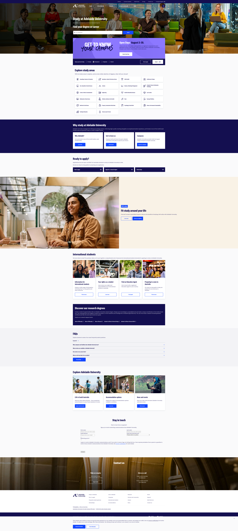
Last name (129, 430)
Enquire (156, 62)
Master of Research (98, 321)
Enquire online (95, 507)
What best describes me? (133, 433)
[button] (234, 518)
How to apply (145, 62)
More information (92, 526)
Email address (84, 433)
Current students (127, 1)
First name (83, 430)
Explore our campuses (142, 144)
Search (128, 32)
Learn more (80, 144)
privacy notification (121, 443)
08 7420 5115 (142, 503)
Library (119, 1)
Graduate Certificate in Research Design (111, 321)
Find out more (111, 144)
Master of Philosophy (88, 321)
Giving (143, 1)
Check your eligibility (138, 218)
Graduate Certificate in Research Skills (128, 321)
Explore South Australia (80, 406)
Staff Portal (136, 1)
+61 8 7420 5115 (142, 507)
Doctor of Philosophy (78, 321)
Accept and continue (79, 526)
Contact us (150, 1)
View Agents (130, 294)
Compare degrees (160, 1)
